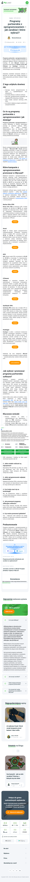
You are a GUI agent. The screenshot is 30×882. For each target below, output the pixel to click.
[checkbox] (2, 444)
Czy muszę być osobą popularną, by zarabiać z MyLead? (15, 691)
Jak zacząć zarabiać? (14, 676)
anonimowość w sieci (21, 198)
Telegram (20, 551)
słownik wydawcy (12, 161)
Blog (11, 18)
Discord (11, 551)
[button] (3, 428)
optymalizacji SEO (8, 400)
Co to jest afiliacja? (13, 620)
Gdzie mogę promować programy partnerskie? (15, 683)
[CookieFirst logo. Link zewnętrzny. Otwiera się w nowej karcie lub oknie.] (1, 429)
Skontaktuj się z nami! (10, 863)
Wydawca (6, 853)
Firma (5, 858)
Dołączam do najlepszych (16, 812)
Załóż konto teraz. (6, 582)
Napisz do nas (9, 611)
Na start (6, 848)
